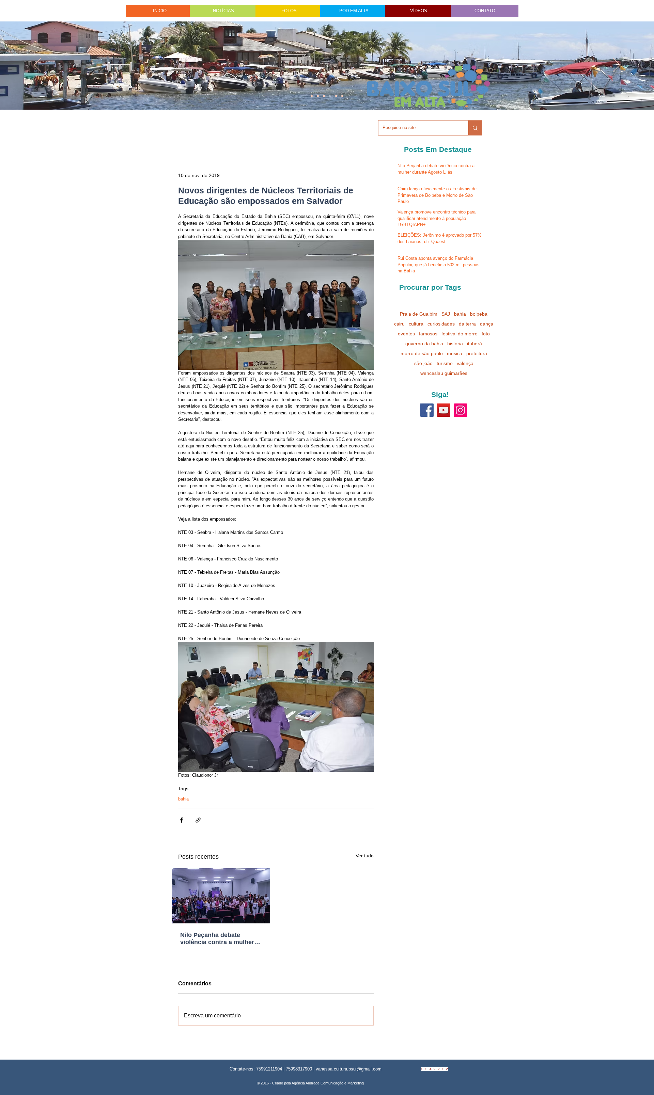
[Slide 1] (312, 96)
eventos (406, 333)
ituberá (474, 343)
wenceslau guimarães (443, 373)
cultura (416, 324)
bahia (183, 799)
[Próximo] (616, 65)
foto (486, 333)
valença (465, 363)
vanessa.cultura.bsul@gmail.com (349, 1069)
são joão (423, 363)
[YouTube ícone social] (443, 410)
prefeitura (476, 353)
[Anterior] (37, 65)
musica (454, 353)
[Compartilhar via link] (198, 820)
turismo (445, 363)
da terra (467, 324)
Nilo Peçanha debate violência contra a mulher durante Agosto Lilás (217, 939)
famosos (428, 333)
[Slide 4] (318, 96)
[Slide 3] (342, 96)
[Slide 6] (324, 96)
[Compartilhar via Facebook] (181, 820)
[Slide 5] (336, 96)
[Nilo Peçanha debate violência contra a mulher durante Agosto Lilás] (221, 895)
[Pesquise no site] (475, 128)
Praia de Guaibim (418, 314)
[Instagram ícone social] (460, 410)
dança (486, 324)
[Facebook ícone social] (427, 410)
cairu (399, 324)
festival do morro (459, 333)
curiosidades (441, 324)
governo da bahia (424, 343)
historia (455, 343)
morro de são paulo (422, 353)
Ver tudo (365, 855)
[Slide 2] (330, 96)
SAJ (445, 314)
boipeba (478, 314)
